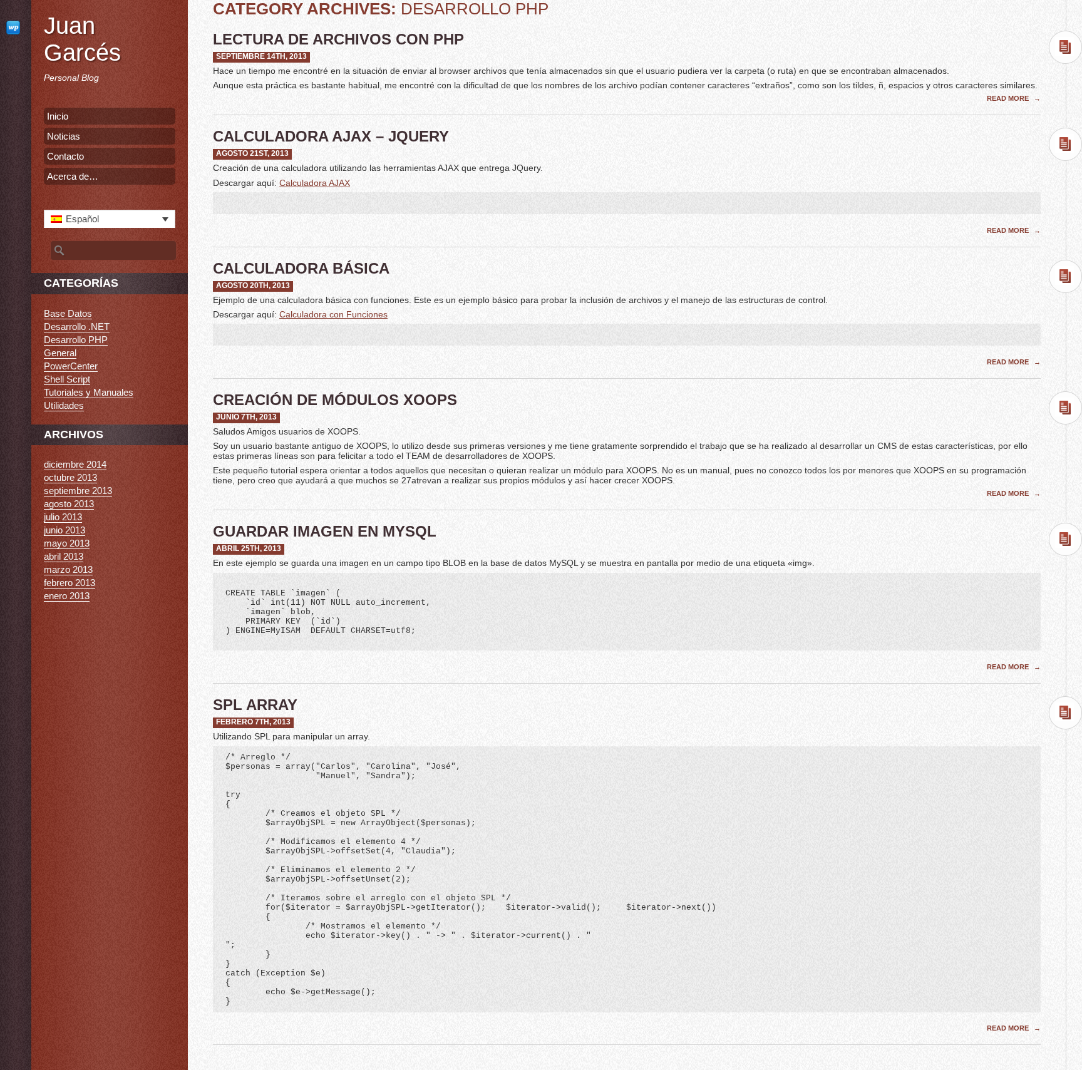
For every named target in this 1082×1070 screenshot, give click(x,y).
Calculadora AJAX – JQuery (331, 136)
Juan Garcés (82, 39)
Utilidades (64, 405)
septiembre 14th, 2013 (261, 56)
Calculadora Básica (301, 268)
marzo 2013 (68, 569)
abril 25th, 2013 (248, 548)
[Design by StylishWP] (15, 27)
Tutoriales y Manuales (88, 392)
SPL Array (255, 704)
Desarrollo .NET (77, 326)
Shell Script (67, 379)
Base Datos (68, 313)
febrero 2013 (69, 582)
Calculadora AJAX (314, 183)
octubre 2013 (70, 477)
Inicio (57, 116)
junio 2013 (64, 530)
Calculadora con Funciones (333, 314)
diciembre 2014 (75, 464)
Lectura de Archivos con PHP (338, 39)
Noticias (63, 136)
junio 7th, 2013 (246, 417)
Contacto (65, 156)
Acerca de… (72, 176)
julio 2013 (63, 517)
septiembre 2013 (78, 490)
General (60, 352)
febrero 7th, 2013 (253, 722)
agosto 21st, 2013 (252, 153)
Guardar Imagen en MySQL (324, 531)
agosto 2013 (69, 503)
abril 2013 (63, 556)
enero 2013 (67, 595)
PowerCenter (71, 366)
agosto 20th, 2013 (253, 285)
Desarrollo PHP (76, 339)
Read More (1009, 98)
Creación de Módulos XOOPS (335, 399)
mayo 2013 (67, 543)
